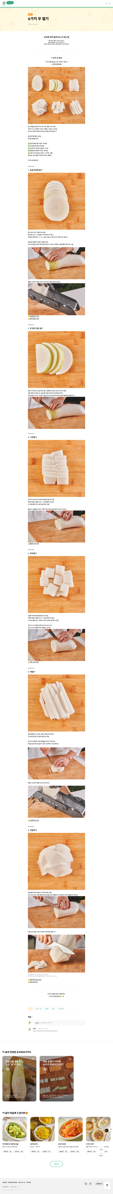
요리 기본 (38, 1008)
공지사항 (28, 1182)
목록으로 (56, 1164)
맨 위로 (107, 1185)
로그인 (37, 1023)
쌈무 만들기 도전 (34, 319)
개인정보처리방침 (12, 1182)
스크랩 (33, 1059)
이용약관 (4, 1182)
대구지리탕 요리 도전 (35, 980)
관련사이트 (99, 1184)
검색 (106, 3)
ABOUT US (21, 1182)
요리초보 (61, 1008)
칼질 (47, 1008)
